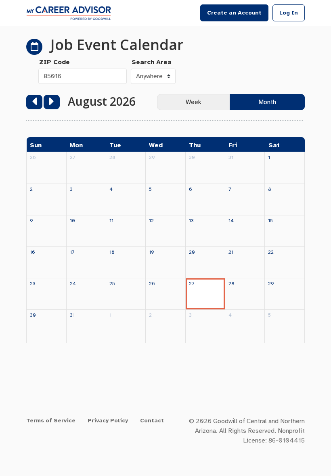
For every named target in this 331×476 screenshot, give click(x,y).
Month (267, 102)
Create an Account (234, 12)
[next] (52, 102)
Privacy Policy (108, 420)
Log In (288, 12)
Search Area (152, 62)
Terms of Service (50, 420)
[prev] (34, 102)
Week (193, 102)
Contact (152, 420)
